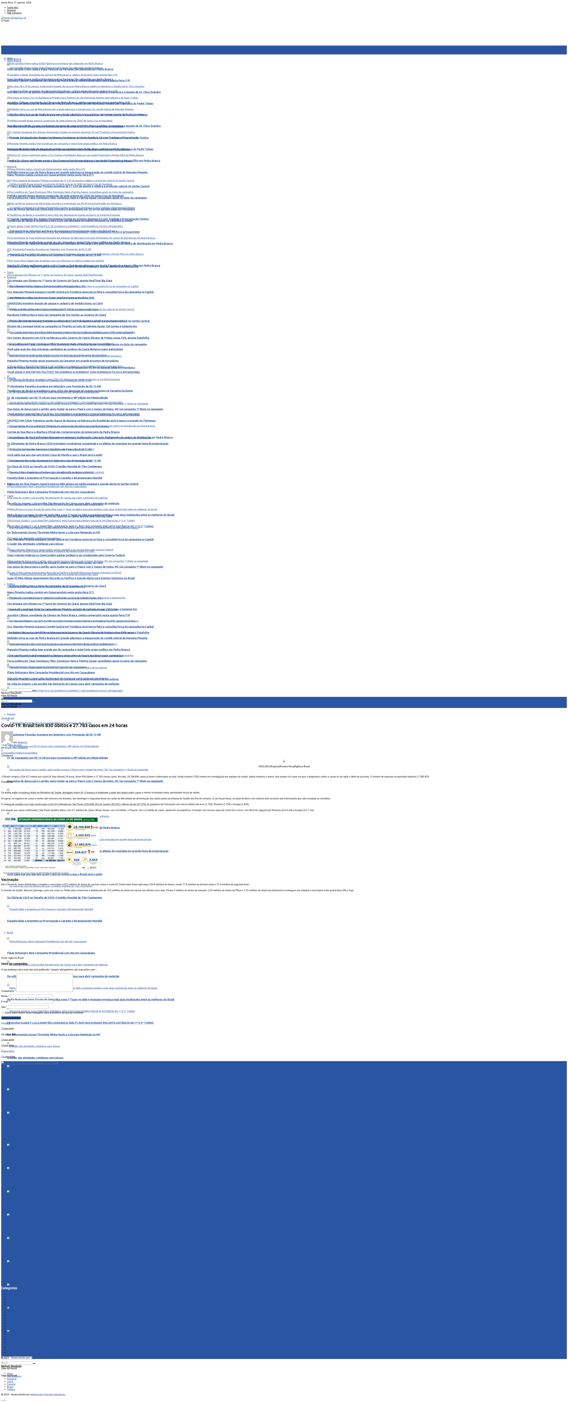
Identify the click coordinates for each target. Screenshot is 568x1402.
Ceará (10, 495)
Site (3, 1007)
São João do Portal (17, 1334)
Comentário (8, 991)
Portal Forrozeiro (16, 1326)
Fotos (10, 1310)
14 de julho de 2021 (11, 745)
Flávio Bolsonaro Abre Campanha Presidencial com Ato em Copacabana (51, 1322)
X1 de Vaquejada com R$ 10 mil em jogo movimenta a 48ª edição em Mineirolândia (57, 757)
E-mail (5, 1001)
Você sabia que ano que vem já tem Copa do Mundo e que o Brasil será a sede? (55, 874)
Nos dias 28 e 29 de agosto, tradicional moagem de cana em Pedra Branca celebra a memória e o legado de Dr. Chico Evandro (84, 92)
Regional (11, 277)
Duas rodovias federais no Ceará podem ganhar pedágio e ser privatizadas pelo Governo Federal (66, 1081)
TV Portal (12, 1339)
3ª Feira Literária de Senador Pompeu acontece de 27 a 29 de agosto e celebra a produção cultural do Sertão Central (78, 186)
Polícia (10, 1321)
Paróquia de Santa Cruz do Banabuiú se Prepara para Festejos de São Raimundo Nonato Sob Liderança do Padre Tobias (80, 103)
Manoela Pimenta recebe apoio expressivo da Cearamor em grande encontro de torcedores (63, 360)
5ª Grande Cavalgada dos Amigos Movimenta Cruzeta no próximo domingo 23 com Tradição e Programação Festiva (78, 137)
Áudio (10, 1297)
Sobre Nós (12, 7)
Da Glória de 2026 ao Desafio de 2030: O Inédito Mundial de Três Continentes (54, 897)
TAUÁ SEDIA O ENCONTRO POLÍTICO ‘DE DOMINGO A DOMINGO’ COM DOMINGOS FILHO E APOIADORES (73, 702)
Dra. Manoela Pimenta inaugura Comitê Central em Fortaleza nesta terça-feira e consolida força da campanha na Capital (80, 539)
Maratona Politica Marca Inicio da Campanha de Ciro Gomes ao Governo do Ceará (56, 314)
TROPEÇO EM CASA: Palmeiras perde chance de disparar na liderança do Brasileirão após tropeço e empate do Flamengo (81, 420)
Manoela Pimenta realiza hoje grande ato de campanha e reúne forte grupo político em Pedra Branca (68, 1276)
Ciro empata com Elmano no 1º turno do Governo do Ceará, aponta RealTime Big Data (59, 1183)
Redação (22, 742)
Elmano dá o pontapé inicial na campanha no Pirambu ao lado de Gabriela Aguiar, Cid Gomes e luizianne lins (72, 326)
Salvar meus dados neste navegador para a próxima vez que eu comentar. (44, 1012)
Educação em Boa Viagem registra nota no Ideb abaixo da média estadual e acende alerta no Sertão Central (72, 484)
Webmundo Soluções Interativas (47, 1357)
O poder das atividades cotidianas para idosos (35, 1057)
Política (11, 584)
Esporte (11, 714)
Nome (5, 996)
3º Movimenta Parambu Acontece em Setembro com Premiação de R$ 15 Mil (54, 734)
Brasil (10, 483)
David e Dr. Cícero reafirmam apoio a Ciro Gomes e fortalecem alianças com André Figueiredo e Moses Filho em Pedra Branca (83, 160)
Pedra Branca (14, 59)
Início (10, 50)
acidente (11, 1294)
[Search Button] (34, 690)
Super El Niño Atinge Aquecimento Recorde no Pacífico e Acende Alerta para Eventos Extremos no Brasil (71, 1127)
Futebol (11, 1313)
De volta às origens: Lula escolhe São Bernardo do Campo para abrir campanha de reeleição (63, 1346)
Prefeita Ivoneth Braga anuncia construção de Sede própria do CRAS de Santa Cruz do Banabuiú (65, 195)
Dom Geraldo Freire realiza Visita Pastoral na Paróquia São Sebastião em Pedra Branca (60, 69)
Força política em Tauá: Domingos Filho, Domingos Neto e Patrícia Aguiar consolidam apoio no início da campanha (77, 1299)
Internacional (14, 1315)
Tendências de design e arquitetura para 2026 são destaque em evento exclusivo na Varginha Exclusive (70, 220)
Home (4, 718)
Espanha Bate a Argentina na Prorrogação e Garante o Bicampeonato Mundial (54, 477)
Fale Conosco (14, 13)
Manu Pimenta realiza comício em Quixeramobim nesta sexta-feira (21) (50, 174)
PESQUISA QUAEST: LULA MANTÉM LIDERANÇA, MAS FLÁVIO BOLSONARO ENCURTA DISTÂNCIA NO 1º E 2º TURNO (80, 1022)
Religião (11, 1331)
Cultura (11, 1305)
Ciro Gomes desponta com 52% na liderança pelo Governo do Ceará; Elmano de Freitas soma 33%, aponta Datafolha (78, 337)
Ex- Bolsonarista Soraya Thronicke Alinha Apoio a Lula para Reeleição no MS (53, 1034)
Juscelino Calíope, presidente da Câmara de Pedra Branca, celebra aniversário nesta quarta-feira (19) (68, 1206)
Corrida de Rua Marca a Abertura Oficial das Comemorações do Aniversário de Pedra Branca (63, 432)
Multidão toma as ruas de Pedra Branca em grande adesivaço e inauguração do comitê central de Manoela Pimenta (77, 172)
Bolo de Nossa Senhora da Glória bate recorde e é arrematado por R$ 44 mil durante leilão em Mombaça (71, 209)
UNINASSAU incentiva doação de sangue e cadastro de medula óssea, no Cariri (55, 562)
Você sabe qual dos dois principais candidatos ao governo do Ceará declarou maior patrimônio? (65, 349)
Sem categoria (20, 747)
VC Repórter (13, 1342)
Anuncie (11, 10)
